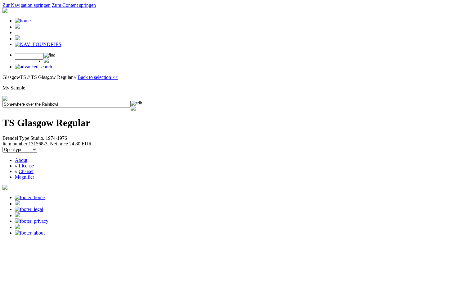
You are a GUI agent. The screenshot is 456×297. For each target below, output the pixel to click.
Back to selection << (98, 77)
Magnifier (24, 177)
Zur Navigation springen (26, 5)
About (21, 160)
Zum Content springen (74, 5)
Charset (26, 171)
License (26, 165)
